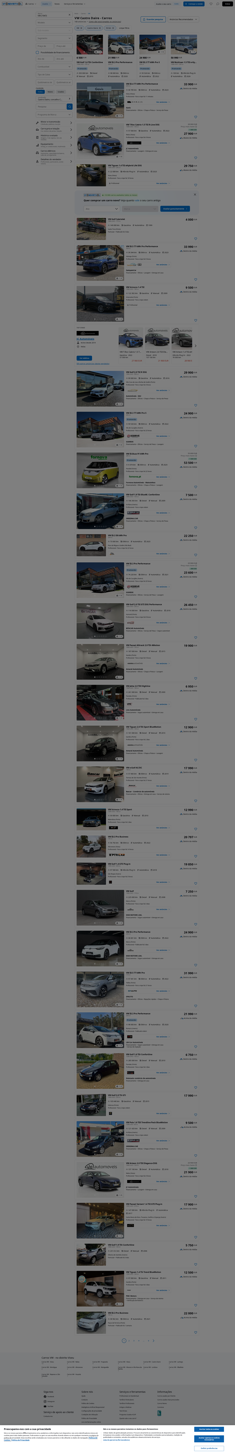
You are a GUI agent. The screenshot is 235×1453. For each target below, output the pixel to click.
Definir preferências (209, 1448)
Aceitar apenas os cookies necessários (209, 1439)
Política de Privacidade (20, 1440)
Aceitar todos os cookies (209, 1429)
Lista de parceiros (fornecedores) (116, 1440)
